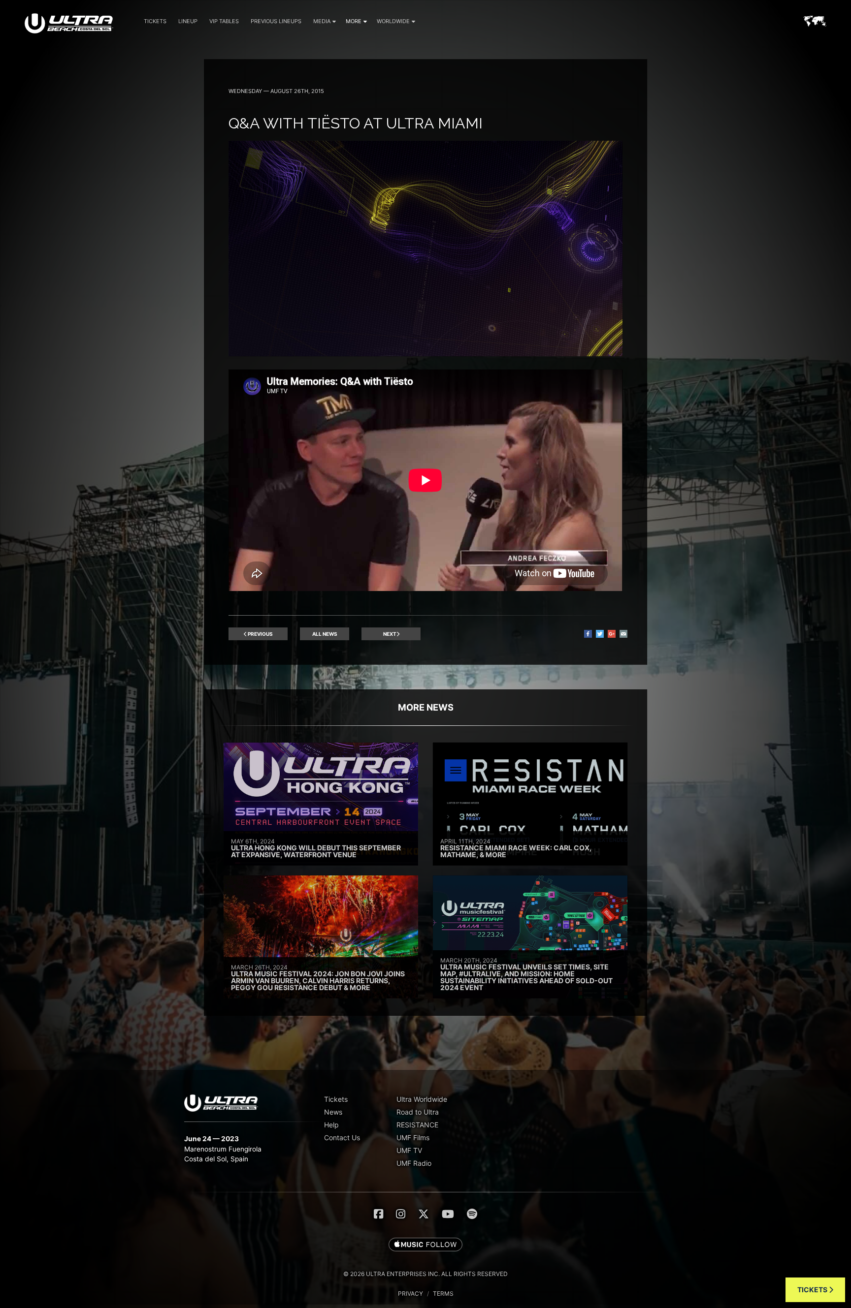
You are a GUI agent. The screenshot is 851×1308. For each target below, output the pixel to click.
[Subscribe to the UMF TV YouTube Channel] (448, 1214)
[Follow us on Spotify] (472, 1214)
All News (324, 634)
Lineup (187, 21)
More (353, 21)
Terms (443, 1293)
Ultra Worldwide (421, 1099)
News (333, 1112)
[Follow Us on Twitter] (423, 1214)
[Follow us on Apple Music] (425, 1245)
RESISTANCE (417, 1125)
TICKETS (813, 1289)
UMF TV (409, 1150)
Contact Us (342, 1137)
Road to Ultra (417, 1112)
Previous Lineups (276, 21)
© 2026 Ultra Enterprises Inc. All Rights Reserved (425, 1273)
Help (331, 1125)
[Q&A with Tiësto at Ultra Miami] (425, 353)
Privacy (410, 1293)
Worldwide (393, 21)
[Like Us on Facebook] (378, 1214)
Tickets (155, 21)
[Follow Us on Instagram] (400, 1214)
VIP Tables (224, 21)
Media (321, 21)
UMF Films (412, 1137)
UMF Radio (413, 1163)
